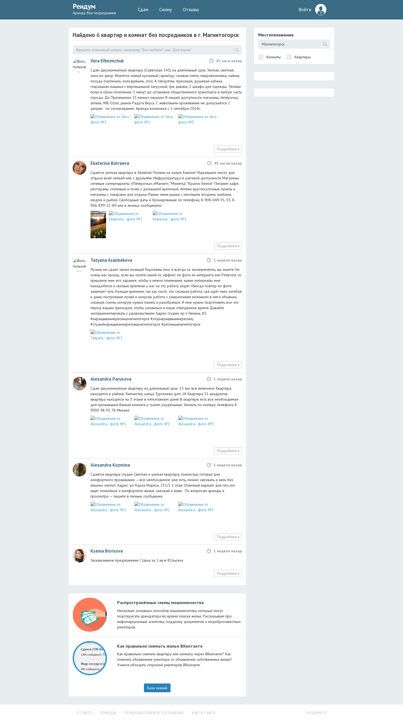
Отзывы (191, 10)
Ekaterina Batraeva (109, 163)
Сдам (143, 10)
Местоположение (276, 35)
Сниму (165, 10)
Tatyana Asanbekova (111, 260)
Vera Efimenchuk (107, 61)
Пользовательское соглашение (154, 712)
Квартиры (302, 56)
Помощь (108, 712)
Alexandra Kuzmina (110, 465)
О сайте (84, 712)
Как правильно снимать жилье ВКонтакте (160, 646)
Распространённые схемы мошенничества (160, 602)
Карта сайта (203, 712)
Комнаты (273, 56)
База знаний (157, 687)
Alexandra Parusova (110, 379)
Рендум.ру (316, 712)
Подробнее (227, 149)
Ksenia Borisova (106, 551)
